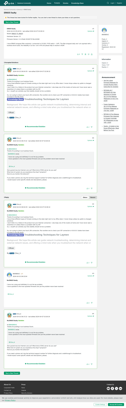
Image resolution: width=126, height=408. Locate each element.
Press (23, 384)
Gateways (19, 9)
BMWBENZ (11, 154)
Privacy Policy (8, 393)
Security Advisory (26, 393)
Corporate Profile (9, 387)
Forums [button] (57, 3)
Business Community (9, 9)
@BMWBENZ (13, 79)
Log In (112, 3)
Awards (23, 390)
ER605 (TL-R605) (17, 33)
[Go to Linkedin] (120, 388)
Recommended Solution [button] (35, 126)
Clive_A (18, 69)
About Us (7, 384)
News (23, 387)
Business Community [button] (24, 3)
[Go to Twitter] (116, 388)
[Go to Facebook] (112, 388)
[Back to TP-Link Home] (9, 3)
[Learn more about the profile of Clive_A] (10, 70)
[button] (49, 3)
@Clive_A (12, 166)
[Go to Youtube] (108, 388)
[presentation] (9, 70)
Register (119, 3)
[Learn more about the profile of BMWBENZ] (10, 275)
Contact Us (7, 390)
